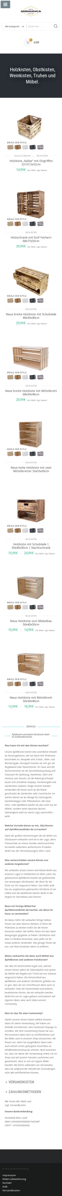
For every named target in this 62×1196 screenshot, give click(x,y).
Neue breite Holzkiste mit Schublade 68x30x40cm (31, 315)
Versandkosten (11, 1190)
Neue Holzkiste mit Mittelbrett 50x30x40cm (31, 699)
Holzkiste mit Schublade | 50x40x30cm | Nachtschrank (31, 545)
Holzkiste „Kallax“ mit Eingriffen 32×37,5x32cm (31, 162)
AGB (4, 1186)
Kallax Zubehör (22, 155)
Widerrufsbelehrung (14, 1179)
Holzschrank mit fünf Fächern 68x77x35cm (31, 239)
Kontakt (7, 1182)
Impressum (9, 1175)
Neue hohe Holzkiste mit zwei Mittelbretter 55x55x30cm (31, 469)
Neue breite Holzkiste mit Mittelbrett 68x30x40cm (31, 392)
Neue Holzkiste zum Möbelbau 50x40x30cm (31, 622)
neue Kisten (42, 155)
